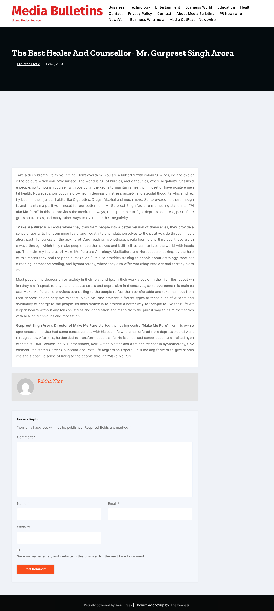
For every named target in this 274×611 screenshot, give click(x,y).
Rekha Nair (50, 381)
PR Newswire (231, 13)
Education (226, 7)
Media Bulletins (57, 11)
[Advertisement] (137, 123)
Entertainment (167, 7)
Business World (198, 7)
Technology (140, 7)
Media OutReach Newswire (193, 19)
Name (23, 503)
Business (117, 7)
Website (23, 527)
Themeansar (179, 605)
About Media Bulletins (195, 13)
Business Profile (28, 64)
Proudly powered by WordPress (108, 605)
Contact (116, 13)
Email (113, 503)
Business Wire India (147, 19)
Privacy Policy (140, 13)
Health (246, 7)
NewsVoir (117, 19)
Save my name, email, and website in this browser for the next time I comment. (81, 556)
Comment (26, 437)
